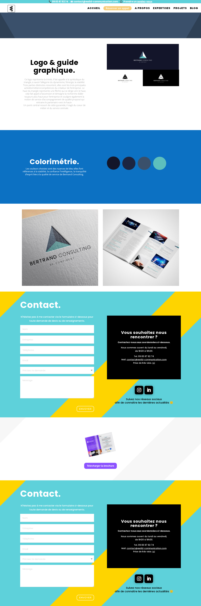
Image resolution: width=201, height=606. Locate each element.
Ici (153, 362)
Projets (180, 8)
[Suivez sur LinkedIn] (148, 390)
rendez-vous (144, 1)
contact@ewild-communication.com (96, 1)
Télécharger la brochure (100, 465)
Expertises (161, 8)
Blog (194, 8)
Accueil (93, 8)
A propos (142, 8)
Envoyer (85, 408)
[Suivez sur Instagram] (139, 390)
